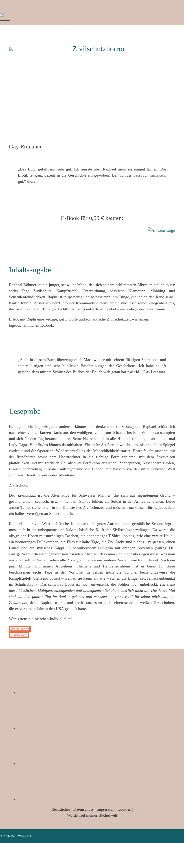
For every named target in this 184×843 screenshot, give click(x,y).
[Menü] (5, 20)
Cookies (124, 809)
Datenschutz (83, 809)
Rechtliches (60, 809)
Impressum (105, 809)
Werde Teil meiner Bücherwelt (92, 815)
